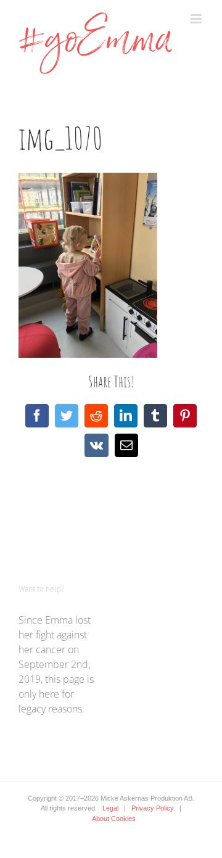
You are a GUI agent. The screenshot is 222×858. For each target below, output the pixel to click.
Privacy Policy (152, 808)
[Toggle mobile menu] (197, 18)
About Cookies (114, 818)
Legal (110, 808)
